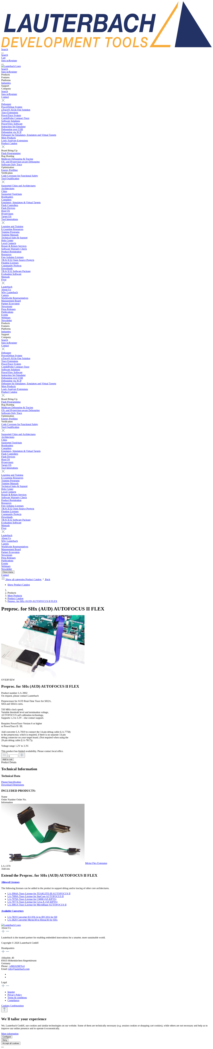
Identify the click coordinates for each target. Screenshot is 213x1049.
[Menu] (2, 53)
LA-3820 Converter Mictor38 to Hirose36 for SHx (32, 919)
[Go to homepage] (106, 46)
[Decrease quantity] (4, 755)
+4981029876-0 (17, 966)
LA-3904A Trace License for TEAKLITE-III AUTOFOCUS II (38, 893)
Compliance (13, 1000)
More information (10, 1033)
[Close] (2, 1047)
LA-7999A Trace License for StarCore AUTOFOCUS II (35, 896)
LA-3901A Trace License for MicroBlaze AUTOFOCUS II (36, 904)
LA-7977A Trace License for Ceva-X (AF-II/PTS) (32, 902)
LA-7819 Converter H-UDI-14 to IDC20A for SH (32, 917)
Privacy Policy (14, 994)
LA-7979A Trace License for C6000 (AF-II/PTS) (31, 899)
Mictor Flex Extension (96, 863)
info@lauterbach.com (18, 969)
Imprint (11, 992)
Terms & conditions (17, 997)
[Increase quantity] (22, 755)
